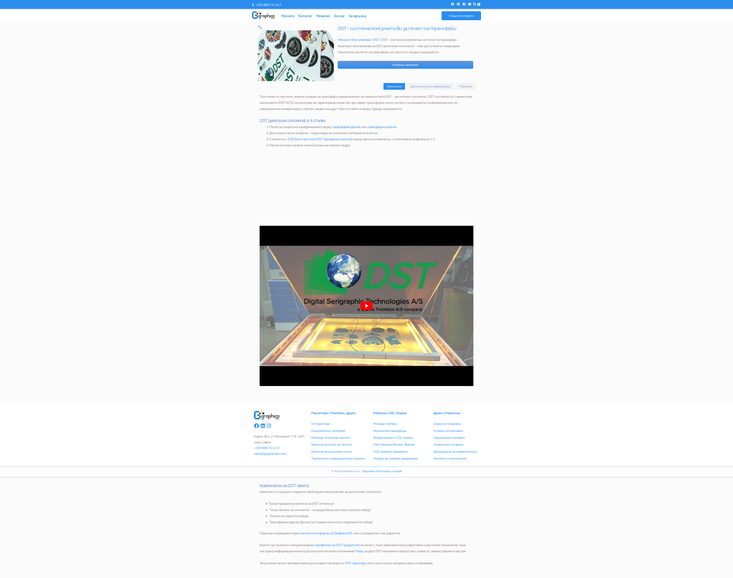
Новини (323, 16)
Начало (288, 16)
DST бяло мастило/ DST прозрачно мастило (320, 139)
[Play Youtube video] (366, 305)
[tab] (394, 86)
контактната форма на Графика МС (326, 533)
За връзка (357, 16)
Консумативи (361, 40)
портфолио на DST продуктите (337, 545)
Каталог (305, 16)
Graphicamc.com (349, 471)
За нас (339, 16)
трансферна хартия (381, 127)
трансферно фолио (346, 127)
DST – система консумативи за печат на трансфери (397, 28)
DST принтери (355, 563)
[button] (452, 4)
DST (376, 40)
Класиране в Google (390, 471)
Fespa (359, 551)
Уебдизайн (368, 471)
